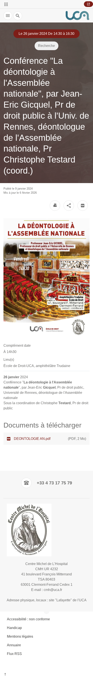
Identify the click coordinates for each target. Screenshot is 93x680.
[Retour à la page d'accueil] (77, 16)
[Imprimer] (55, 206)
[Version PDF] (83, 206)
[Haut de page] (46, 674)
